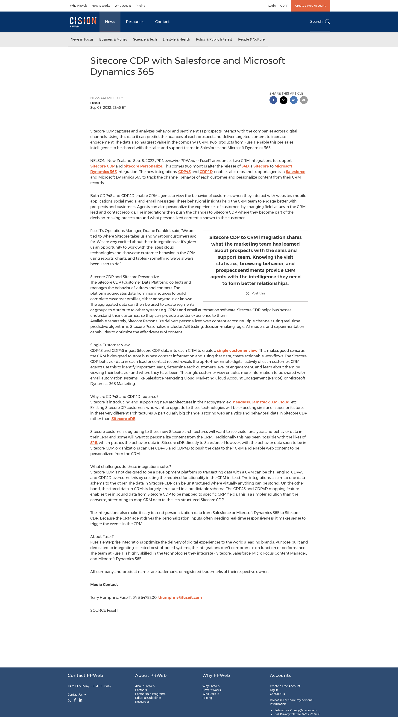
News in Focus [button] (82, 39)
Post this (258, 293)
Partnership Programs (150, 694)
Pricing (140, 5)
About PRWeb (145, 686)
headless (241, 402)
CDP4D (206, 172)
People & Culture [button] (251, 39)
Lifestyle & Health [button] (176, 39)
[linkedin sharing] (294, 100)
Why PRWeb (78, 5)
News (110, 22)
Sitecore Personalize (143, 166)
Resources (135, 22)
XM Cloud (280, 402)
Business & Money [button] (113, 39)
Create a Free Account (310, 5)
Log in (274, 690)
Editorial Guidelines (148, 697)
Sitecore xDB (123, 419)
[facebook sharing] (273, 100)
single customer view (237, 350)
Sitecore (261, 166)
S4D (245, 166)
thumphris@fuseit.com (180, 597)
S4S (93, 443)
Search (316, 21)
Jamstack (261, 402)
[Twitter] (70, 700)
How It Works (101, 5)
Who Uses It (123, 5)
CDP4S (184, 172)
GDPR (284, 5)
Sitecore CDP (102, 166)
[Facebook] (75, 700)
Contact (162, 22)
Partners (141, 690)
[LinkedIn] (81, 700)
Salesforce (295, 172)
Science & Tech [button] (145, 39)
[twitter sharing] (283, 100)
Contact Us (75, 694)
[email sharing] (304, 100)
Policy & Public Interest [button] (214, 39)
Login (272, 5)
